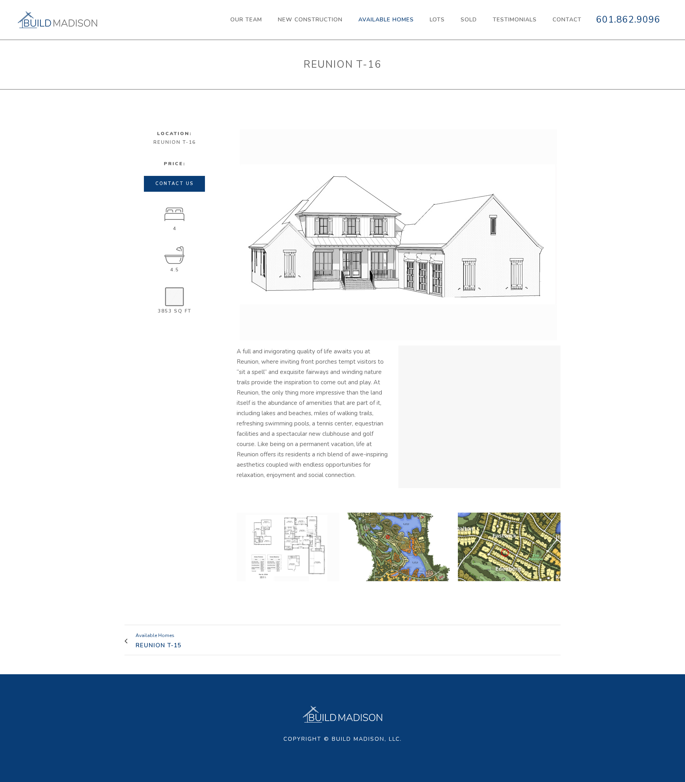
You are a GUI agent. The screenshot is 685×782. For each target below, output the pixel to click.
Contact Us (174, 184)
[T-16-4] (398, 547)
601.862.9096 (628, 19)
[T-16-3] (509, 547)
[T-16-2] (288, 547)
